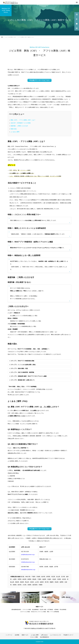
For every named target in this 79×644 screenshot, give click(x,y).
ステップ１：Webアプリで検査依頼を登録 (22, 360)
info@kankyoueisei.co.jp (28, 562)
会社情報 (17, 635)
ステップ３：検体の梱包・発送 (19, 368)
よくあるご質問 (15, 131)
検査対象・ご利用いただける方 (19, 126)
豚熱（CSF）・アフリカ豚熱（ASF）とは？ (23, 120)
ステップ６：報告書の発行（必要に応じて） (23, 380)
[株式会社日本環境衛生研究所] (11, 2)
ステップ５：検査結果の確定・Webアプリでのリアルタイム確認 (29, 376)
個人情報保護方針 (44, 637)
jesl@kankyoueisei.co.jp (27, 554)
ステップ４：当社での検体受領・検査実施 (22, 372)
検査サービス (25, 635)
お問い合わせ (44, 635)
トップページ (9, 635)
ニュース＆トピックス (55, 635)
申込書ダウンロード (68, 635)
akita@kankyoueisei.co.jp (28, 569)
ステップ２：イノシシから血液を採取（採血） (23, 364)
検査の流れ (14, 129)
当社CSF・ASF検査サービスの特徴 (20, 123)
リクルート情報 (34, 637)
